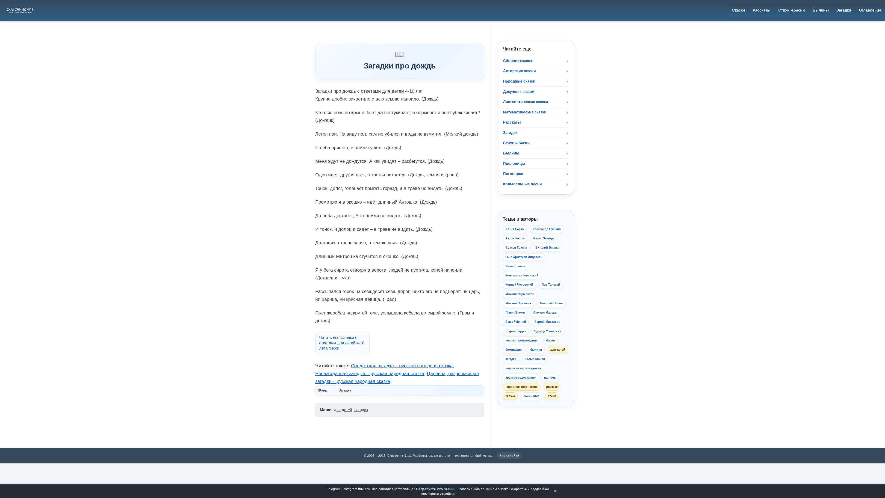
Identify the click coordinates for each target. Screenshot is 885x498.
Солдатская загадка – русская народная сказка (402, 365)
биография (513, 349)
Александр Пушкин (546, 229)
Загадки (510, 133)
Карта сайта (509, 455)
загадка (361, 410)
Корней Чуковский (519, 284)
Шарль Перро (515, 331)
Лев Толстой (551, 284)
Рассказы (512, 122)
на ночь (550, 377)
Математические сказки (524, 112)
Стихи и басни (516, 143)
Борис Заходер (544, 238)
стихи (552, 396)
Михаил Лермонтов (519, 294)
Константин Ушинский (521, 275)
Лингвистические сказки (525, 102)
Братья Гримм (516, 247)
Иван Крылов (515, 266)
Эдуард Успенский (547, 331)
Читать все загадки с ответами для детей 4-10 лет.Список (341, 342)
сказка (510, 396)
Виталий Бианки (547, 247)
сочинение (531, 396)
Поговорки (513, 174)
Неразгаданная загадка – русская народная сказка (369, 373)
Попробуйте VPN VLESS (435, 489)
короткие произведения (523, 368)
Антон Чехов (514, 238)
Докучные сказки (518, 92)
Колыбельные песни (522, 184)
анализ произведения (521, 340)
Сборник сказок (517, 61)
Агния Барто (514, 229)
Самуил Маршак (545, 312)
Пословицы (514, 164)
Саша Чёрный (515, 321)
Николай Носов (551, 303)
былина (536, 349)
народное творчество (521, 386)
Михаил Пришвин (518, 303)
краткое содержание (520, 377)
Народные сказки (519, 81)
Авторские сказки (519, 71)
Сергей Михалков (547, 321)
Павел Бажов (515, 312)
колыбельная (535, 359)
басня (550, 340)
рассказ (552, 386)
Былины (511, 153)
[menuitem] (738, 10)
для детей (343, 410)
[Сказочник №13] (21, 10)
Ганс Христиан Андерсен (523, 257)
